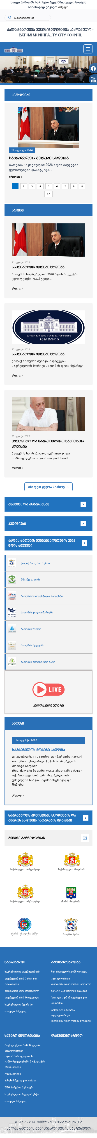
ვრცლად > (16, 176)
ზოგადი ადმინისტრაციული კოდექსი (69, 1000)
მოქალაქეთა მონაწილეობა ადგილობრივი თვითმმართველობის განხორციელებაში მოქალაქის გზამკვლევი (25, 1056)
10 (48, 194)
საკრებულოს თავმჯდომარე (22, 971)
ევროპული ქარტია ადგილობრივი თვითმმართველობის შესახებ (71, 1015)
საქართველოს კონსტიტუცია (69, 971)
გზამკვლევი (13, 1073)
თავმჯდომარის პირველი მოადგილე (21, 981)
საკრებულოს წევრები (18, 1004)
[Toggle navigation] (87, 48)
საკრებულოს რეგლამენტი (22, 1094)
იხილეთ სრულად (16, 1011)
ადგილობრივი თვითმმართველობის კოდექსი (71, 981)
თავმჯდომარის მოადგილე (22, 990)
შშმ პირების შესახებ (18, 1087)
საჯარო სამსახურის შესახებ (69, 990)
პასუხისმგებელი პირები (20, 1080)
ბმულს (63, 7)
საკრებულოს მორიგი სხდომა (39, 158)
